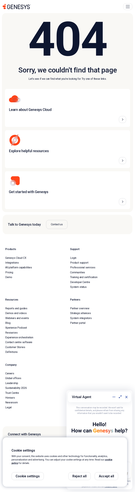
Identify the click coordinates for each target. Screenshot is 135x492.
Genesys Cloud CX (15, 257)
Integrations (12, 262)
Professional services (82, 267)
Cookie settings (28, 476)
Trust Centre (12, 392)
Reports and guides (16, 308)
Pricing (9, 272)
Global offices (13, 378)
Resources (11, 332)
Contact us (57, 224)
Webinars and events (17, 318)
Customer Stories (15, 347)
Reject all (79, 476)
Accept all (106, 476)
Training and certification (83, 277)
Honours (10, 397)
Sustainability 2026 (16, 388)
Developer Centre (80, 282)
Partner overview (79, 308)
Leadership (11, 383)
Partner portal (77, 322)
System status (78, 286)
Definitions (11, 352)
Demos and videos (16, 313)
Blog (7, 322)
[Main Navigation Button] (127, 6)
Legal (8, 407)
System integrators (81, 318)
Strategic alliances (80, 313)
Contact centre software (18, 342)
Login (73, 257)
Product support (79, 262)
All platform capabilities (18, 267)
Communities (77, 272)
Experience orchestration (19, 337)
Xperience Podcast (16, 327)
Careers (9, 373)
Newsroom (11, 402)
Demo (8, 277)
